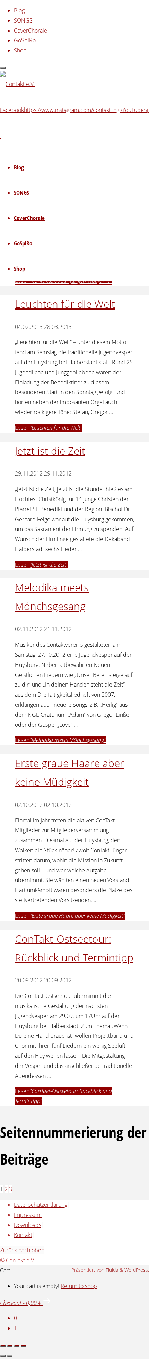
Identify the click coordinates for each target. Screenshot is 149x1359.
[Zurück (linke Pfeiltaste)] (3, 1356)
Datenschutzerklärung (40, 1205)
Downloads (27, 1225)
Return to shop (79, 1286)
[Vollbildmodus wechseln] (9, 1346)
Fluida (111, 1269)
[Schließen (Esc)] (23, 1346)
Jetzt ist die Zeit (50, 451)
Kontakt (23, 1235)
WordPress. (136, 1269)
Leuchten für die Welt (65, 304)
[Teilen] (16, 1346)
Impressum (28, 1215)
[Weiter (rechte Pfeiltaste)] (9, 1356)
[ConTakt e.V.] (17, 84)
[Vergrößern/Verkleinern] (3, 1346)
